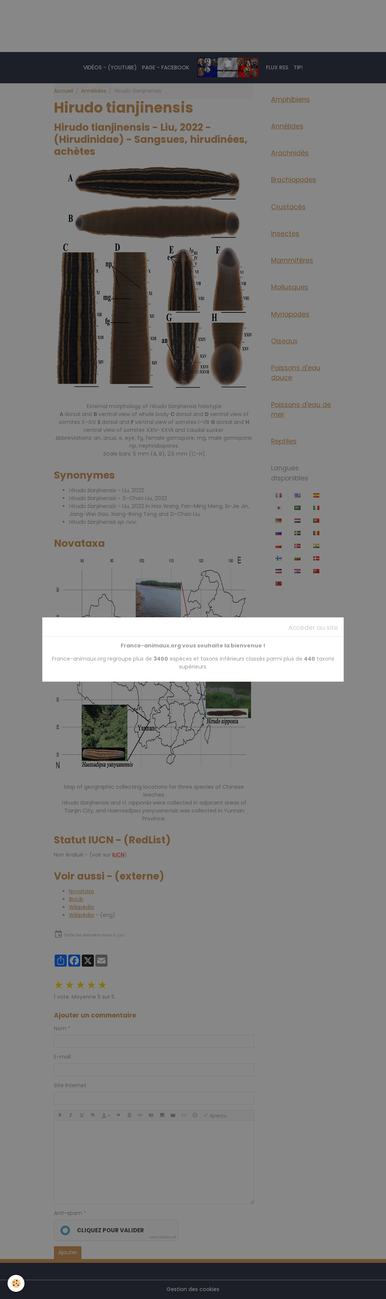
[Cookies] (16, 1283)
